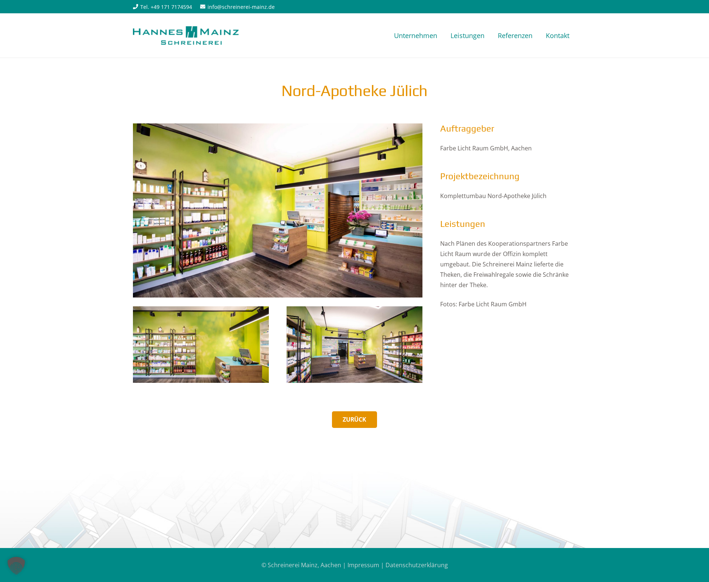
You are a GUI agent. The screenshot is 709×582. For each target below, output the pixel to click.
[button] (16, 565)
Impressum (363, 565)
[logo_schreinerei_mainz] (186, 35)
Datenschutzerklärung (417, 565)
